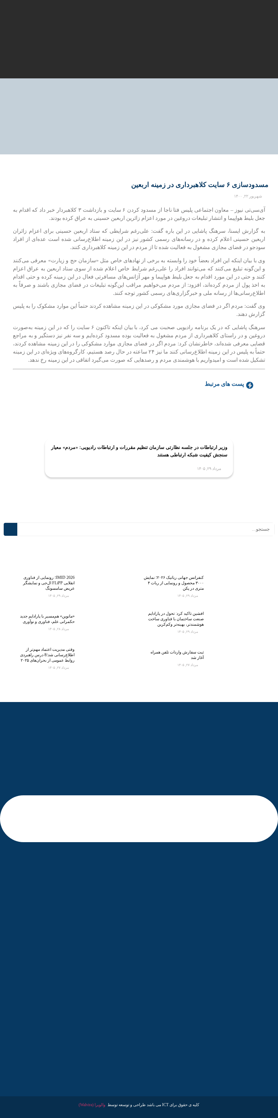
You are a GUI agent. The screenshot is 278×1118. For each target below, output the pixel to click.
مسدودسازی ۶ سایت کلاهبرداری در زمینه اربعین (200, 184)
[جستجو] (10, 529)
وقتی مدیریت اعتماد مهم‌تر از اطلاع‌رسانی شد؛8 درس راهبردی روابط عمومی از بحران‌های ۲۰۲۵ (47, 655)
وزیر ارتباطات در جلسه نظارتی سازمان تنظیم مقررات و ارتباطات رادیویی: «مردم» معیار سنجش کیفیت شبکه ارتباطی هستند (139, 451)
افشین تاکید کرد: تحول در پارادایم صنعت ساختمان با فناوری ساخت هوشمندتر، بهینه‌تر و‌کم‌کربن (176, 619)
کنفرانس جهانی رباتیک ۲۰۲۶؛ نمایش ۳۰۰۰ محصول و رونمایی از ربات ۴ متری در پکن (174, 583)
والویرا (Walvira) (92, 1104)
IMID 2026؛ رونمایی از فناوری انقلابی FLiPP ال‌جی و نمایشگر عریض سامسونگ (49, 583)
